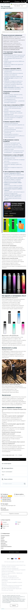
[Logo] (6, 1)
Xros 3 (19, 236)
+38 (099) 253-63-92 (6, 497)
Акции (2, 547)
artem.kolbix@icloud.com (12, 577)
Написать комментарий (14, 459)
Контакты (3, 540)
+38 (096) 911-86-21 (6, 499)
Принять (14, 605)
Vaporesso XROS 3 (8, 37)
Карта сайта (3, 543)
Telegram (19, 522)
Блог (4, 4)
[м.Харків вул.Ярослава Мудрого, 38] (14, 490)
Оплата (2, 538)
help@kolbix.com (5, 509)
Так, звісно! (17, 5)
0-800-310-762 (4, 496)
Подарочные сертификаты (6, 546)
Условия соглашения (5, 535)
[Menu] (1, 1)
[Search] (24, 1)
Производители (4, 544)
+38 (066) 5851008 (12, 576)
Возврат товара (4, 541)
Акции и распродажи (7, 471)
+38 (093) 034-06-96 (6, 500)
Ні (22, 5)
